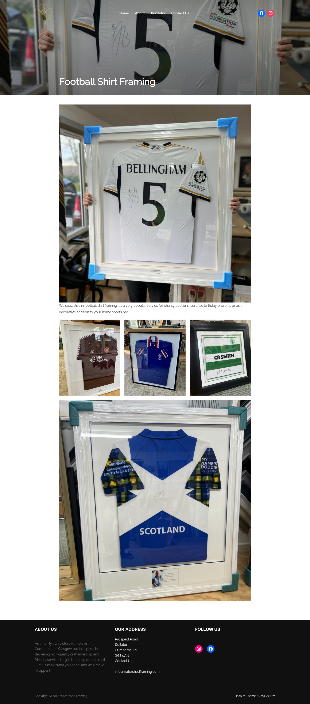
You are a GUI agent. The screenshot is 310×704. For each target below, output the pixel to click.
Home (124, 13)
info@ (119, 672)
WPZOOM (268, 696)
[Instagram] (270, 13)
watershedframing (137, 672)
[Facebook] (261, 13)
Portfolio (158, 13)
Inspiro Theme (246, 696)
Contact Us (180, 13)
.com (156, 672)
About (140, 13)
